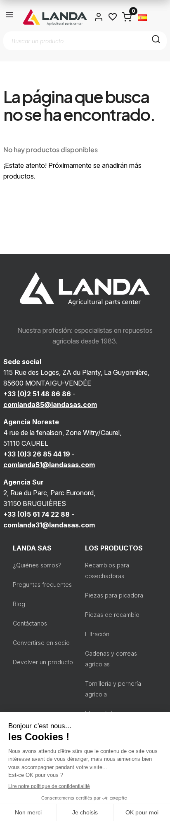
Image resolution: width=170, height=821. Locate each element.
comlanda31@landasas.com (49, 525)
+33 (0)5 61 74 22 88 (36, 514)
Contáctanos (30, 623)
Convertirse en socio (41, 642)
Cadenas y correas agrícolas (111, 659)
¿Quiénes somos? (37, 565)
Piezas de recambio (112, 614)
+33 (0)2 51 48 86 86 (37, 394)
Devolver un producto (43, 662)
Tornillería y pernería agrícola (113, 689)
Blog (19, 603)
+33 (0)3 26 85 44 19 (36, 454)
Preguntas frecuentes (42, 584)
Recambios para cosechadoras (107, 570)
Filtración (97, 634)
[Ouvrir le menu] (10, 17)
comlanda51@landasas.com (49, 465)
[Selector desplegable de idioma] (142, 17)
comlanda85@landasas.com (50, 404)
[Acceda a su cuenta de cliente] (99, 17)
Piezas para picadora (114, 595)
